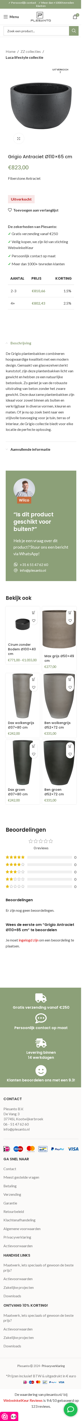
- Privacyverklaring (52, 1366)
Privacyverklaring (17, 1237)
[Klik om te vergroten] (19, 138)
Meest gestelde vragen (21, 1177)
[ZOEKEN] (74, 31)
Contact (9, 1168)
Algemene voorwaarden (22, 1228)
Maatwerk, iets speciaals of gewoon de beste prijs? (38, 1267)
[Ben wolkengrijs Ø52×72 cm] (59, 696)
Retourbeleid (13, 1211)
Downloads (12, 1296)
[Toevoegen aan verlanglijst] (34, 621)
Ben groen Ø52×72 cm (54, 791)
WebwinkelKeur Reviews (23, 1400)
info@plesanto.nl (16, 1129)
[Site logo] (41, 16)
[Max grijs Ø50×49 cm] (59, 629)
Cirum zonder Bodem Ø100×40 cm (22, 649)
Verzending (12, 1194)
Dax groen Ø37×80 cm (18, 791)
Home (10, 51)
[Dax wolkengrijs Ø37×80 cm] (23, 696)
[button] (70, 613)
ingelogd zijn (28, 940)
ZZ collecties (30, 51)
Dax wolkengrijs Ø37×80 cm (21, 725)
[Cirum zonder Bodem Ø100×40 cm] (23, 623)
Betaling (10, 1186)
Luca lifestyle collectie (24, 57)
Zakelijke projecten (18, 1287)
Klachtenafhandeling (19, 1220)
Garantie (10, 1203)
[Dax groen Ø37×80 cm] (23, 763)
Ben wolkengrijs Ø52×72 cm (57, 725)
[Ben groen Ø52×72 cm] (59, 763)
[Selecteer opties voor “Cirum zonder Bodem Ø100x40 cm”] (34, 613)
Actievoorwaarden (18, 1246)
